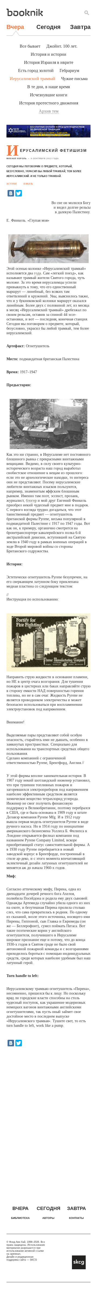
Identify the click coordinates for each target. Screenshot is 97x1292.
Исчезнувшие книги (48, 95)
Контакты (76, 1217)
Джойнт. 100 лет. (61, 46)
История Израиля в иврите (48, 62)
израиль (28, 184)
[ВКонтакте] (11, 193)
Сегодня (48, 27)
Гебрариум (69, 70)
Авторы (48, 1217)
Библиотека (20, 1217)
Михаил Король (16, 158)
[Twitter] (18, 193)
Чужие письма (74, 78)
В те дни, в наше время (48, 86)
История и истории (48, 54)
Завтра (80, 27)
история (11, 184)
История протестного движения (48, 103)
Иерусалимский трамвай (32, 78)
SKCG (33, 1259)
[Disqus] (48, 1121)
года (37, 273)
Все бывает (30, 46)
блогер (31, 501)
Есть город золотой (36, 70)
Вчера (15, 27)
